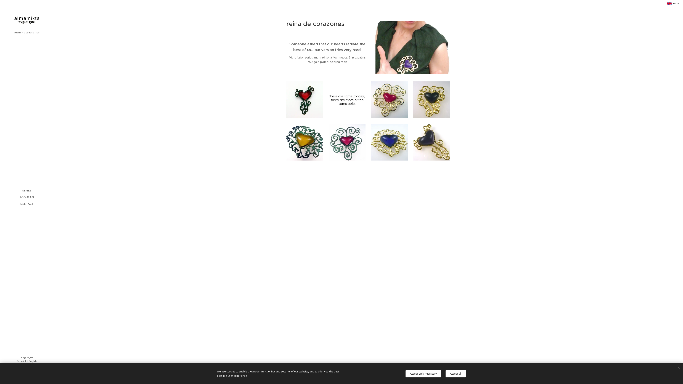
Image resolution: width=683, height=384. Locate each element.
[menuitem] (26, 190)
